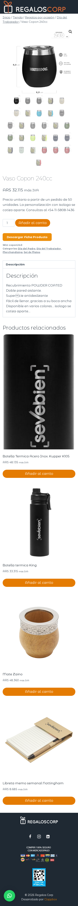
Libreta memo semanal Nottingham (33, 783)
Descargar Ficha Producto (27, 237)
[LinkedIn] (48, 836)
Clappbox (50, 899)
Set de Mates (32, 252)
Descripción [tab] (15, 264)
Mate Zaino (13, 674)
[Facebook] (30, 836)
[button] (70, 31)
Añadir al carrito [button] (39, 474)
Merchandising (13, 252)
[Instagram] (39, 836)
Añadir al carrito (33, 223)
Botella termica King (20, 565)
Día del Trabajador (49, 248)
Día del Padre (26, 248)
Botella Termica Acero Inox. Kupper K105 (36, 456)
